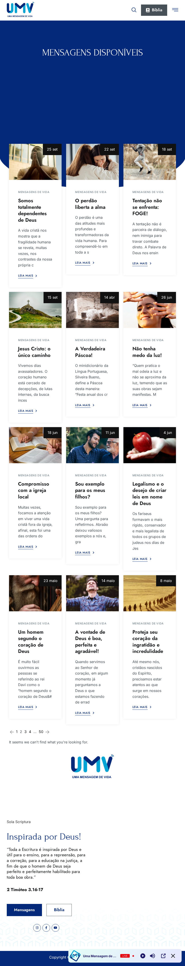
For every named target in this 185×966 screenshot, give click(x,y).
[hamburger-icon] (175, 10)
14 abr (109, 297)
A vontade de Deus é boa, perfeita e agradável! (90, 641)
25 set (52, 149)
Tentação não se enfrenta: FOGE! (147, 207)
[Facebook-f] (46, 928)
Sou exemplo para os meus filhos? (90, 490)
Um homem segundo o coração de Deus (31, 641)
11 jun (110, 432)
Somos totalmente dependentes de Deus (32, 210)
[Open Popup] (163, 956)
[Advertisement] (92, 91)
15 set (53, 297)
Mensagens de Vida (33, 192)
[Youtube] (55, 928)
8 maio (166, 580)
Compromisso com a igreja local (33, 490)
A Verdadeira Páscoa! (90, 352)
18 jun (53, 432)
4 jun (168, 432)
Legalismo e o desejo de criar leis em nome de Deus (149, 493)
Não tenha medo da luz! (147, 352)
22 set (109, 149)
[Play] (143, 956)
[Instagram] (37, 928)
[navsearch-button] (134, 9)
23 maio (51, 580)
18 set (167, 149)
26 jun (166, 297)
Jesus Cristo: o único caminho (34, 352)
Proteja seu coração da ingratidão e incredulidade (147, 641)
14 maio (108, 580)
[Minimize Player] (173, 956)
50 (41, 731)
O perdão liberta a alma (90, 204)
